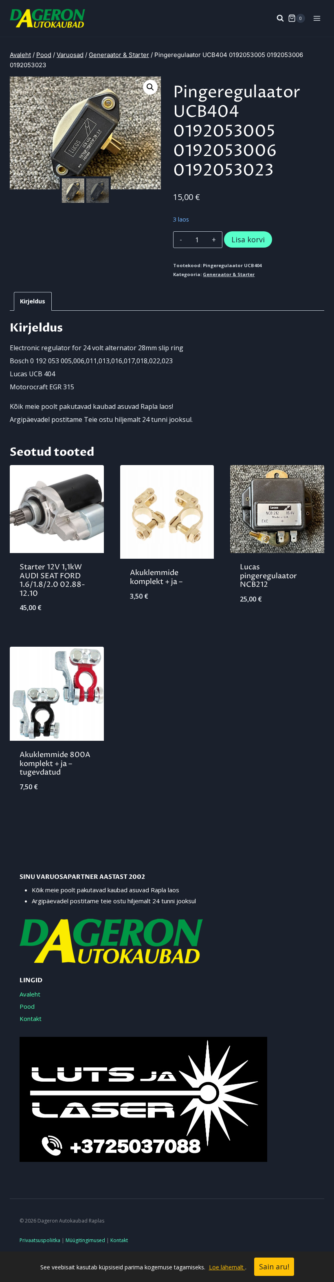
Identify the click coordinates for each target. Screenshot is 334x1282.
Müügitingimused (85, 1240)
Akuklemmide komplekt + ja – (156, 577)
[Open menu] (316, 18)
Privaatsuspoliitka (40, 1240)
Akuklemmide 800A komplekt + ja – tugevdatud (55, 763)
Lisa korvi (248, 239)
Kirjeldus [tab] (32, 301)
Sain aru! (274, 1266)
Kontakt (31, 1018)
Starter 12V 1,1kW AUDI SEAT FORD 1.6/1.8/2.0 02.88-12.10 (52, 580)
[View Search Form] (276, 18)
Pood (27, 1006)
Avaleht (30, 994)
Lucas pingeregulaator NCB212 (268, 576)
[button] (150, 87)
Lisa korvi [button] (167, 623)
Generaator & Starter (229, 274)
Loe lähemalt (227, 1267)
